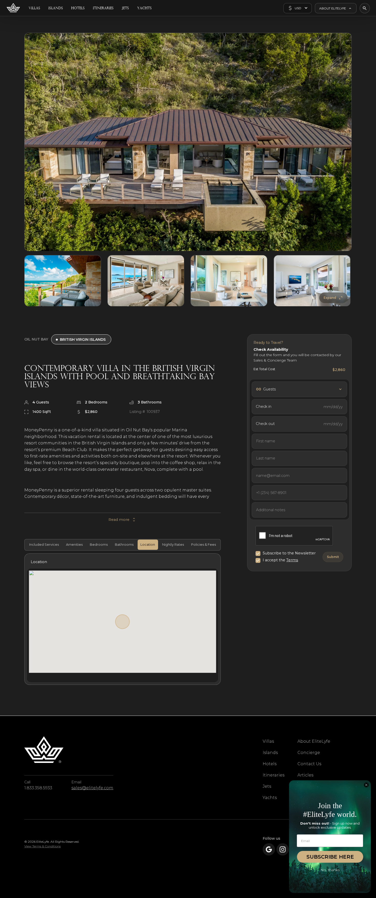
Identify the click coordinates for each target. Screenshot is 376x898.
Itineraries (273, 775)
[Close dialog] (366, 784)
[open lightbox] (188, 142)
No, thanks (330, 870)
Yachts (270, 797)
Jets (267, 786)
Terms (292, 560)
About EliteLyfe (313, 741)
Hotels (270, 763)
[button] (297, 8)
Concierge (308, 752)
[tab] (43, 545)
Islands (270, 752)
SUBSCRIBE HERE (330, 857)
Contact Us (309, 763)
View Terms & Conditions (42, 846)
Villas (268, 741)
